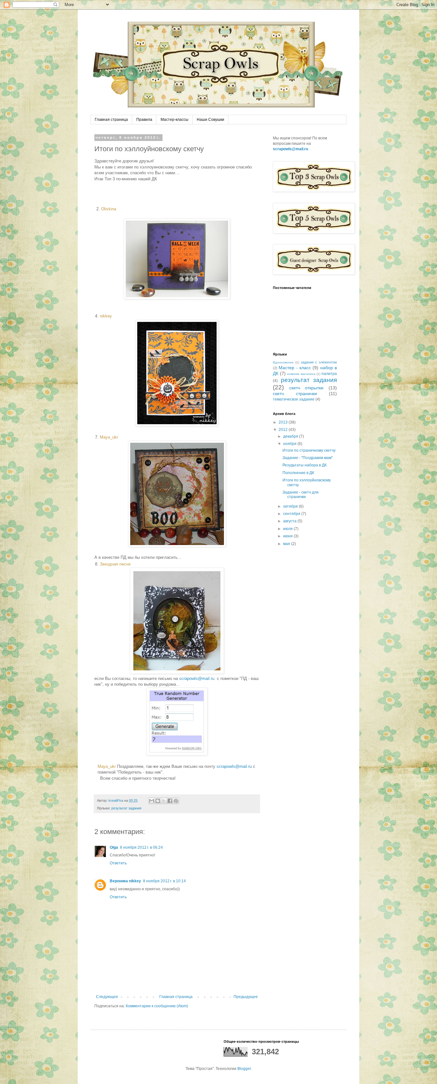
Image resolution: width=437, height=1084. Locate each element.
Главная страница (111, 119)
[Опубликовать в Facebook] (170, 801)
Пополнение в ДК (298, 473)
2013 (284, 422)
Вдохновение (283, 362)
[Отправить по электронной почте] (151, 801)
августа (290, 521)
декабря (291, 436)
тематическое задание (293, 399)
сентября (292, 513)
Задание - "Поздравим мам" (307, 458)
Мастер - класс (295, 367)
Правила (144, 119)
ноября (290, 443)
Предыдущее (246, 996)
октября (291, 506)
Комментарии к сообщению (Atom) (157, 1006)
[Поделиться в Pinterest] (176, 801)
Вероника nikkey (125, 881)
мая (287, 544)
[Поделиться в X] (164, 801)
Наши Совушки (210, 119)
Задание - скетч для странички (300, 494)
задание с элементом (319, 362)
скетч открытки (306, 387)
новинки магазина (301, 374)
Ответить (118, 863)
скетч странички (295, 393)
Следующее (107, 996)
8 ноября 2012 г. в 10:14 (164, 881)
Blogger (244, 1068)
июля (288, 528)
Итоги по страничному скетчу (309, 450)
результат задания (126, 808)
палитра (329, 373)
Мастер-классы (174, 119)
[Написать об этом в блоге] (158, 801)
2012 (284, 429)
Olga (114, 847)
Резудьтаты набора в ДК (304, 465)
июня (288, 536)
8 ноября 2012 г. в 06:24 (141, 847)
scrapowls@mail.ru (196, 678)
